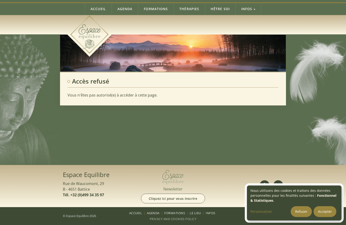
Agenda (125, 9)
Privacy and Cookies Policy (173, 219)
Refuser (301, 211)
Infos (246, 9)
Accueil (98, 9)
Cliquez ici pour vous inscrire (173, 198)
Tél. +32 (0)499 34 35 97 (83, 194)
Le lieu (195, 213)
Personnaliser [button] (261, 211)
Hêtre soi (220, 9)
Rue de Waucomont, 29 (83, 183)
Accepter (325, 211)
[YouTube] (278, 185)
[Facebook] (265, 185)
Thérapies (189, 9)
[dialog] (294, 203)
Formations (156, 9)
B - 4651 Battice (76, 189)
